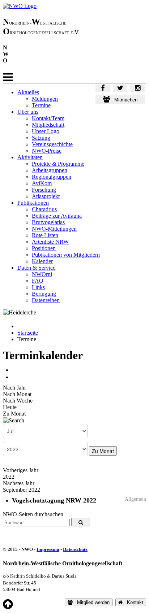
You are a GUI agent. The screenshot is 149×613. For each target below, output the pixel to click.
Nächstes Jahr (18, 483)
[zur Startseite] (20, 6)
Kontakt (133, 602)
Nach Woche (18, 400)
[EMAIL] (14, 377)
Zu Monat (14, 413)
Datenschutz (75, 549)
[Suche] (13, 420)
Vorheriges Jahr (20, 470)
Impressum (48, 549)
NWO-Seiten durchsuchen (33, 514)
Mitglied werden (91, 602)
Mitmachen (123, 100)
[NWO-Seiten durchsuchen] (80, 522)
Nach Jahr (14, 387)
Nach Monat (17, 394)
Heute (10, 407)
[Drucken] (14, 370)
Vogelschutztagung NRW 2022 (54, 500)
